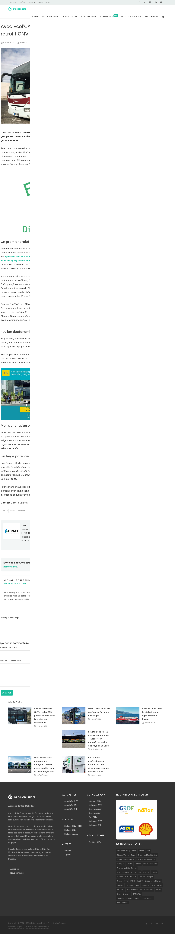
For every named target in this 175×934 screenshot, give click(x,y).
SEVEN (158, 889)
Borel (133, 855)
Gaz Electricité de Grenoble (129, 872)
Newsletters (44, 2)
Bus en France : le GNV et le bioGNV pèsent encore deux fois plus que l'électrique (44, 715)
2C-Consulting (123, 851)
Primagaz (146, 885)
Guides (32, 2)
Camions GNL (95, 813)
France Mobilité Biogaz (127, 868)
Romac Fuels (132, 889)
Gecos (120, 877)
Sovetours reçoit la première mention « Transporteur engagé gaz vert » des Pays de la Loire (98, 739)
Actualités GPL (70, 805)
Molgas (120, 885)
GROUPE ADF (130, 877)
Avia (148, 851)
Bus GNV (93, 817)
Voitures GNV (95, 801)
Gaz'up (146, 872)
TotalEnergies (147, 898)
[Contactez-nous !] (161, 2)
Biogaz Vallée (123, 855)
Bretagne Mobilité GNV (147, 855)
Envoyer (7, 693)
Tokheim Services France (128, 898)
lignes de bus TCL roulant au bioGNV (26, 256)
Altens (141, 851)
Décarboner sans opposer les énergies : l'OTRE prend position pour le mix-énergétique (44, 764)
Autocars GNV (95, 821)
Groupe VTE (122, 881)
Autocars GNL (95, 825)
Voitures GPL (95, 842)
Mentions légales (16, 927)
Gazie (154, 872)
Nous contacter (17, 873)
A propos (14, 869)
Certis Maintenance (125, 859)
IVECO (140, 881)
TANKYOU (137, 894)
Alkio (134, 851)
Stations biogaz (71, 834)
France (5, 511)
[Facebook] (139, 2)
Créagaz (121, 864)
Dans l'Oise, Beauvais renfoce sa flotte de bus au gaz (99, 712)
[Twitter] (144, 2)
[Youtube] (155, 2)
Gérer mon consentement (37, 927)
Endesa (138, 864)
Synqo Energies (123, 894)
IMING (132, 881)
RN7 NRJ (120, 889)
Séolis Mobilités (146, 889)
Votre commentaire (11, 661)
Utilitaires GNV (95, 805)
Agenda (13, 2)
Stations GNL (70, 830)
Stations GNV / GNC (73, 826)
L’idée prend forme (153, 881)
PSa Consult (157, 885)
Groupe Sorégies (146, 877)
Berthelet (21, 511)
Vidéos (22, 2)
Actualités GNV (71, 801)
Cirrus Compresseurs (145, 859)
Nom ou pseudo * (9, 648)
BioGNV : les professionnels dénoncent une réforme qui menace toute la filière (98, 764)
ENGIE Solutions (150, 864)
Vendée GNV (122, 902)
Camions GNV (95, 809)
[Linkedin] (150, 2)
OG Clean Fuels (132, 885)
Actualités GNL (70, 809)
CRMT (12, 511)
